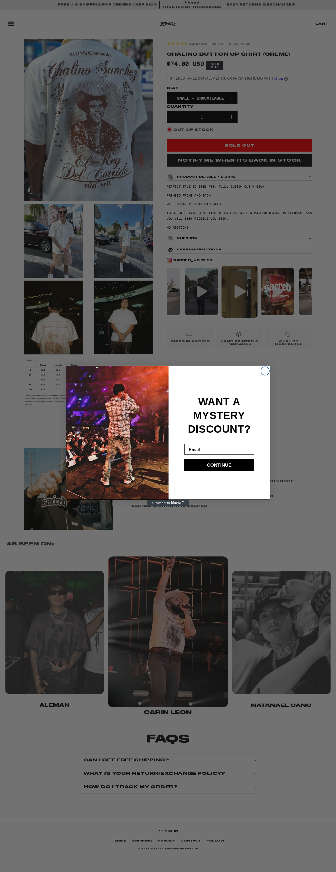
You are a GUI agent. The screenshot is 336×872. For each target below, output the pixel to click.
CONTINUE (219, 465)
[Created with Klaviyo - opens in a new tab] (168, 503)
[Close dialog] (265, 371)
